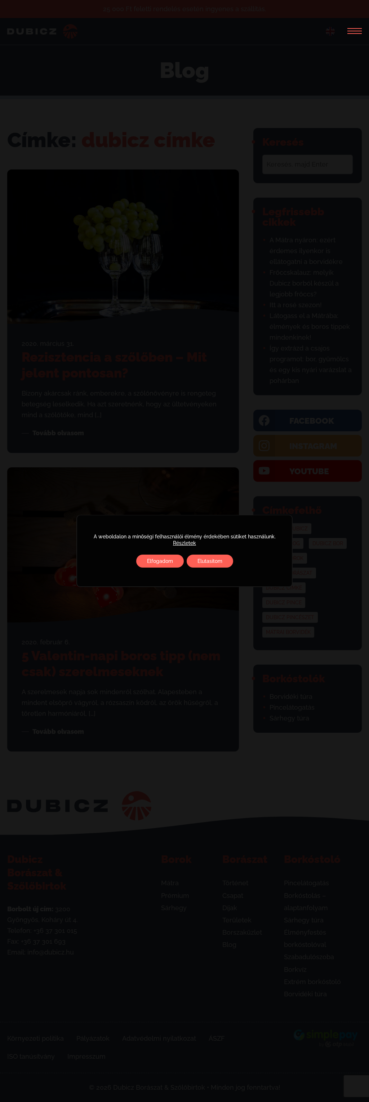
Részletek (184, 543)
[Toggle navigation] (352, 31)
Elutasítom (209, 561)
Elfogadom (160, 561)
